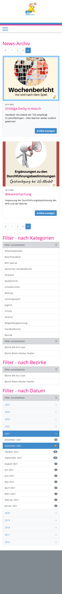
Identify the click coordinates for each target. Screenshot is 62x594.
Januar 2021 (30, 505)
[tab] (31, 405)
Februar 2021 (30, 499)
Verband (9, 274)
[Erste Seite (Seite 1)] (6, 50)
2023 (7, 419)
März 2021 (30, 493)
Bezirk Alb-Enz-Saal (15, 347)
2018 (7, 527)
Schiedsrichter (12, 286)
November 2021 (30, 445)
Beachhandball (13, 256)
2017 (7, 534)
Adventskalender (14, 250)
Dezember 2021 (30, 439)
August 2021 (30, 463)
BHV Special (11, 262)
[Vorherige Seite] (12, 50)
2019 (7, 520)
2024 (7, 411)
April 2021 (30, 487)
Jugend (8, 304)
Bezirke (8, 335)
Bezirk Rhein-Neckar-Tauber (19, 353)
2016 (7, 542)
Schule (8, 310)
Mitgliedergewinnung (16, 323)
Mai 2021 (30, 481)
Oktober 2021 (30, 451)
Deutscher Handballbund (18, 268)
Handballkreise (13, 329)
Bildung (9, 292)
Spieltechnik (11, 280)
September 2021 (30, 457)
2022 (7, 426)
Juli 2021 (30, 469)
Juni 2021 (30, 475)
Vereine (9, 317)
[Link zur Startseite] (31, 8)
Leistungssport (12, 298)
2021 (7, 433)
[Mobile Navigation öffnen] (5, 29)
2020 (7, 512)
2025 (7, 404)
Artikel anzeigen (46, 130)
